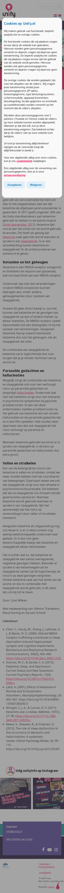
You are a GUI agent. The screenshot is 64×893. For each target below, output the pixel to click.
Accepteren (14, 184)
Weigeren (36, 184)
